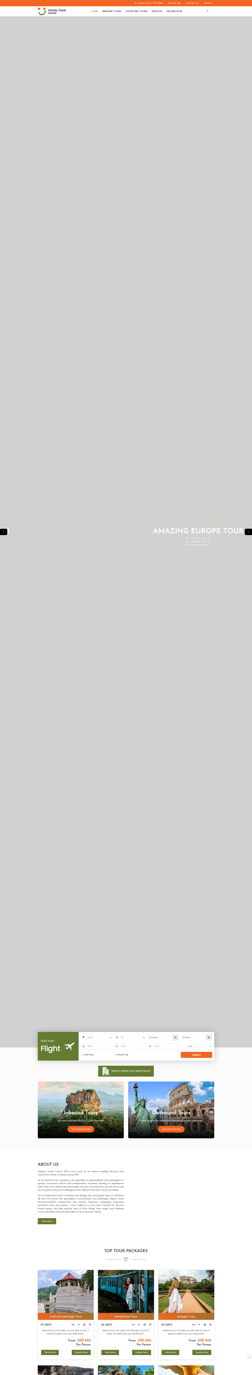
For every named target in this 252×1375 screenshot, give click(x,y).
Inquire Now (174, 11)
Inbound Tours (112, 11)
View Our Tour (126, 541)
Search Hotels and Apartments (130, 1071)
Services (157, 11)
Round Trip (122, 1054)
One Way (89, 1054)
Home (94, 11)
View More (46, 1221)
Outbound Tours (136, 11)
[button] (248, 532)
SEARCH (196, 1054)
